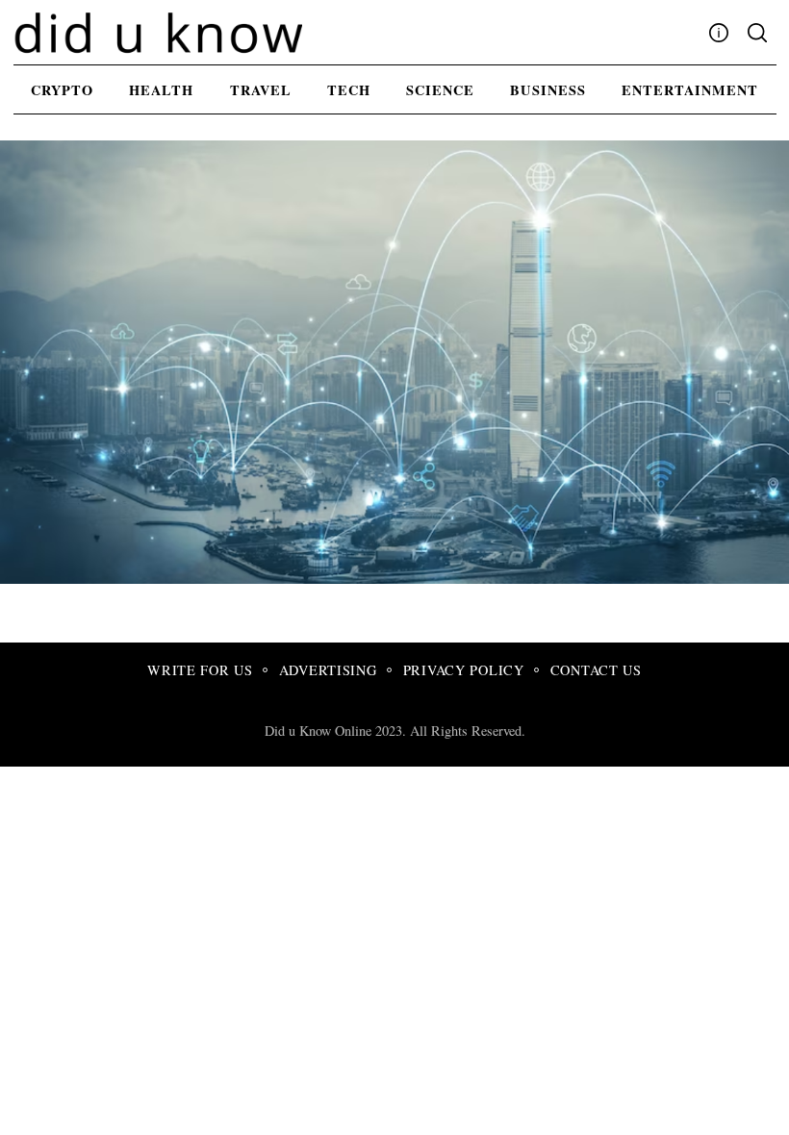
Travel (261, 90)
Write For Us (200, 670)
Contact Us (596, 670)
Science (440, 90)
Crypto (62, 90)
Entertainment (690, 90)
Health (161, 90)
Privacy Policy (463, 670)
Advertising (328, 670)
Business (547, 90)
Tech (348, 90)
